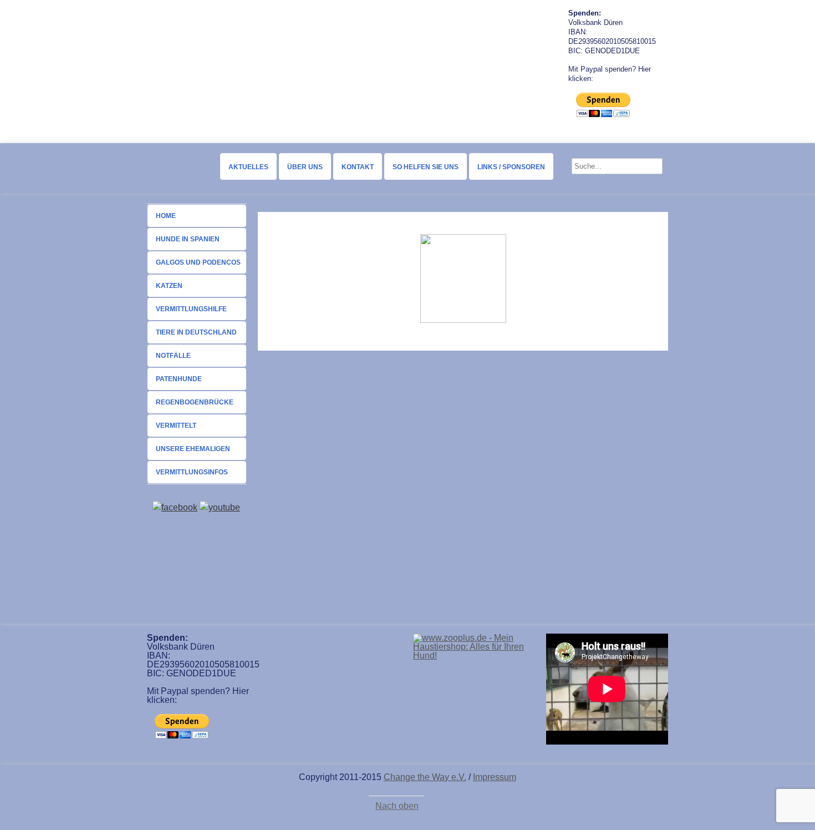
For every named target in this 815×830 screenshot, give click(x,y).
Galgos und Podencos (198, 262)
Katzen (169, 286)
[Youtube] (220, 507)
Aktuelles (248, 167)
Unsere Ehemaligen (193, 449)
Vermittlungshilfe (191, 309)
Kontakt (358, 167)
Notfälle (173, 356)
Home (166, 216)
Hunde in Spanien (188, 239)
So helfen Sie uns (426, 167)
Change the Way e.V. (425, 777)
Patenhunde (179, 379)
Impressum (494, 777)
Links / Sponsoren (511, 167)
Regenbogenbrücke (194, 402)
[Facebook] (174, 507)
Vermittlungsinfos (192, 472)
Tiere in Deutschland (196, 332)
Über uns (305, 167)
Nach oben (397, 806)
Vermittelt (176, 425)
